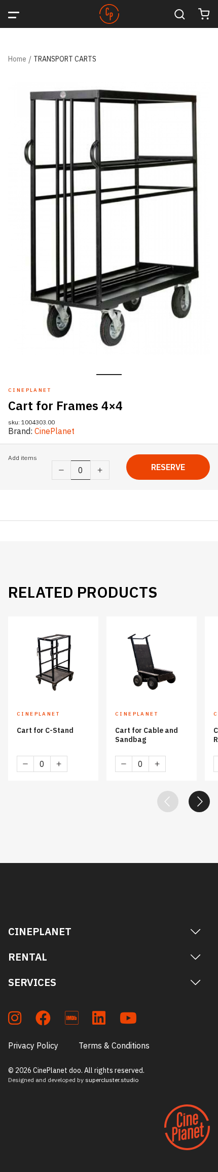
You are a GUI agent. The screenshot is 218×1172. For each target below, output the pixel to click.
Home (17, 59)
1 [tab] (109, 374)
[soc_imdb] (71, 1020)
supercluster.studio (111, 1080)
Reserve (168, 467)
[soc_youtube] (128, 1020)
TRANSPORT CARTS (64, 59)
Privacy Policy (33, 1045)
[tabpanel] (109, 218)
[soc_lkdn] (98, 1020)
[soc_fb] (43, 1020)
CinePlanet (54, 431)
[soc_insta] (14, 1020)
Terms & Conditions (114, 1045)
